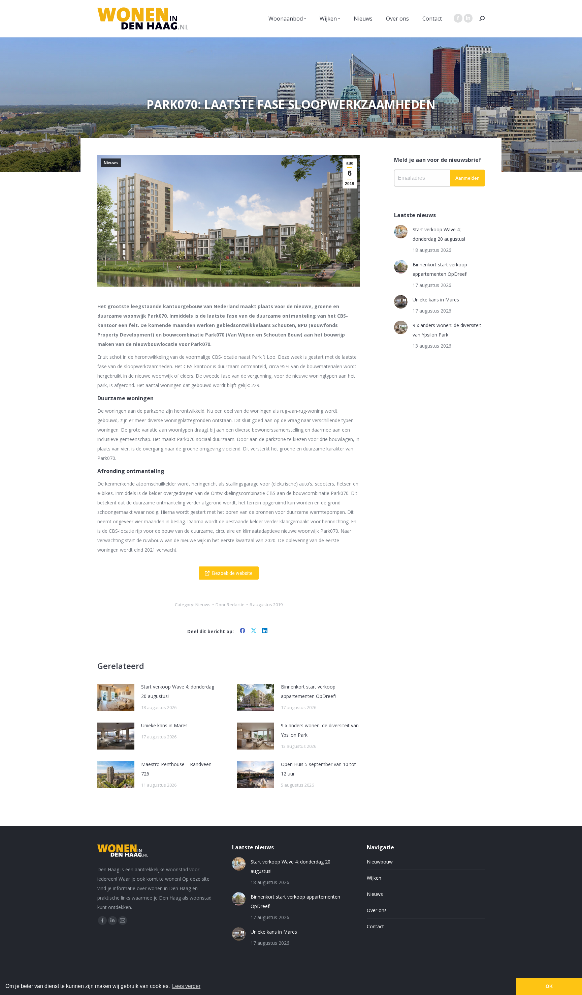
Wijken (374, 878)
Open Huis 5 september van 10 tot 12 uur (318, 769)
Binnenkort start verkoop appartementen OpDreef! (308, 691)
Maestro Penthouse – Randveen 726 (176, 769)
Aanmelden (467, 178)
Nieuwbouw (380, 861)
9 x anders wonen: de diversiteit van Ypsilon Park (320, 730)
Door (230, 605)
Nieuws (111, 162)
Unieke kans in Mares (164, 725)
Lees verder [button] (186, 986)
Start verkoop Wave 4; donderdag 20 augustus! (177, 691)
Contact (375, 926)
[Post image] (115, 697)
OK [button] (549, 986)
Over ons (377, 910)
